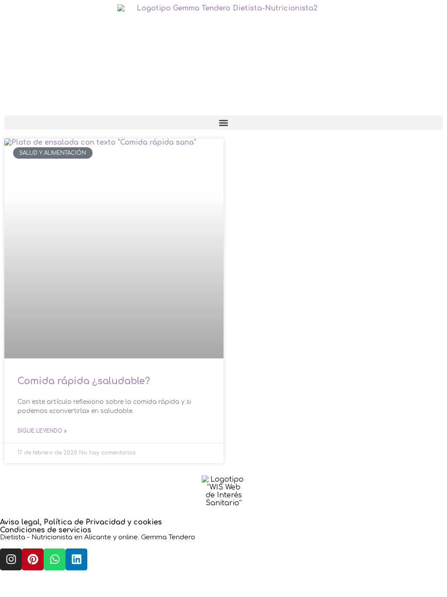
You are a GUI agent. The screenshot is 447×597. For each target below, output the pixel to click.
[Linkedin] (76, 559)
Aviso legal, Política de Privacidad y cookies (81, 522)
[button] (223, 122)
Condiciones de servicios (45, 530)
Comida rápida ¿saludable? (83, 381)
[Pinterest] (33, 559)
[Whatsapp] (54, 559)
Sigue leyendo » (42, 431)
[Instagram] (11, 559)
